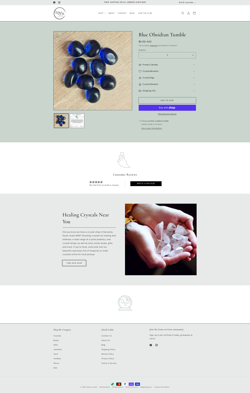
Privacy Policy (107, 358)
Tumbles (57, 358)
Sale (55, 367)
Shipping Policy (108, 349)
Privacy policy (117, 387)
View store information (151, 128)
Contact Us (106, 335)
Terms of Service (109, 363)
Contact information (162, 387)
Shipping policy (146, 387)
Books (56, 340)
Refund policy (105, 387)
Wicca (56, 363)
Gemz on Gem (92, 387)
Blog (103, 345)
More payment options (167, 114)
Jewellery (57, 349)
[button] (102, 13)
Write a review (146, 184)
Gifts (55, 345)
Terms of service (131, 387)
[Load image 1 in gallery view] (61, 120)
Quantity (142, 50)
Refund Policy (107, 354)
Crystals (57, 335)
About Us (105, 340)
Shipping (153, 46)
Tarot (55, 354)
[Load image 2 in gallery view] (77, 120)
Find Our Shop (74, 263)
